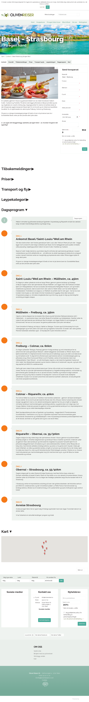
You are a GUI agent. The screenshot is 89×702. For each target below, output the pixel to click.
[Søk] (78, 14)
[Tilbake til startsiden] (17, 15)
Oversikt (11, 62)
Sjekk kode (65, 129)
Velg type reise (8, 577)
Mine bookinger (49, 14)
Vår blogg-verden (39, 656)
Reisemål (64, 74)
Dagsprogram (61, 62)
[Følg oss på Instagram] (18, 599)
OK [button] (47, 7)
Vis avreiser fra (51, 577)
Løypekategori (50, 62)
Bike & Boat (66, 22)
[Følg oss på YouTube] (15, 599)
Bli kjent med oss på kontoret (43, 653)
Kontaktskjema (44, 620)
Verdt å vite (37, 651)
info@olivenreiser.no (47, 597)
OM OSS (38, 647)
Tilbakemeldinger (21, 62)
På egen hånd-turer (53, 22)
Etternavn (64, 87)
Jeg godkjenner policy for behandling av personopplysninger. (74, 142)
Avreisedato (65, 114)
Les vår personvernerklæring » (71, 144)
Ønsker (64, 121)
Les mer (42, 7)
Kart (69, 62)
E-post (64, 94)
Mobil (63, 101)
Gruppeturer (40, 22)
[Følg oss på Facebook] (11, 599)
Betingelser (83, 22)
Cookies (44, 680)
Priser (31, 62)
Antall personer (66, 107)
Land (19, 577)
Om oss (74, 22)
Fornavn (64, 81)
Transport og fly (39, 62)
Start (33, 22)
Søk (61, 580)
